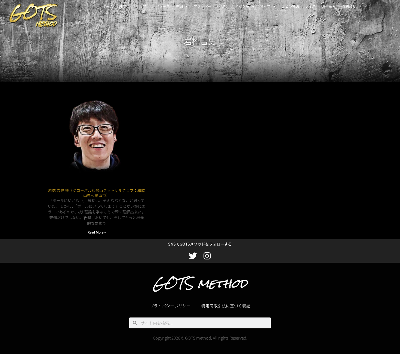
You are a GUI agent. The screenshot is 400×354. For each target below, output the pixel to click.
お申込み (329, 6)
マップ (265, 6)
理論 (179, 6)
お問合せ (349, 6)
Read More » (97, 232)
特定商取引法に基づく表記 (225, 305)
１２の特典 (290, 6)
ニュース (163, 6)
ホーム (108, 6)
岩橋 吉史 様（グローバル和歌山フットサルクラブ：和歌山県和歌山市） (96, 192)
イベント (242, 6)
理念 (122, 6)
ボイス (310, 6)
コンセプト (141, 6)
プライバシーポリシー (170, 305)
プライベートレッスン (211, 6)
